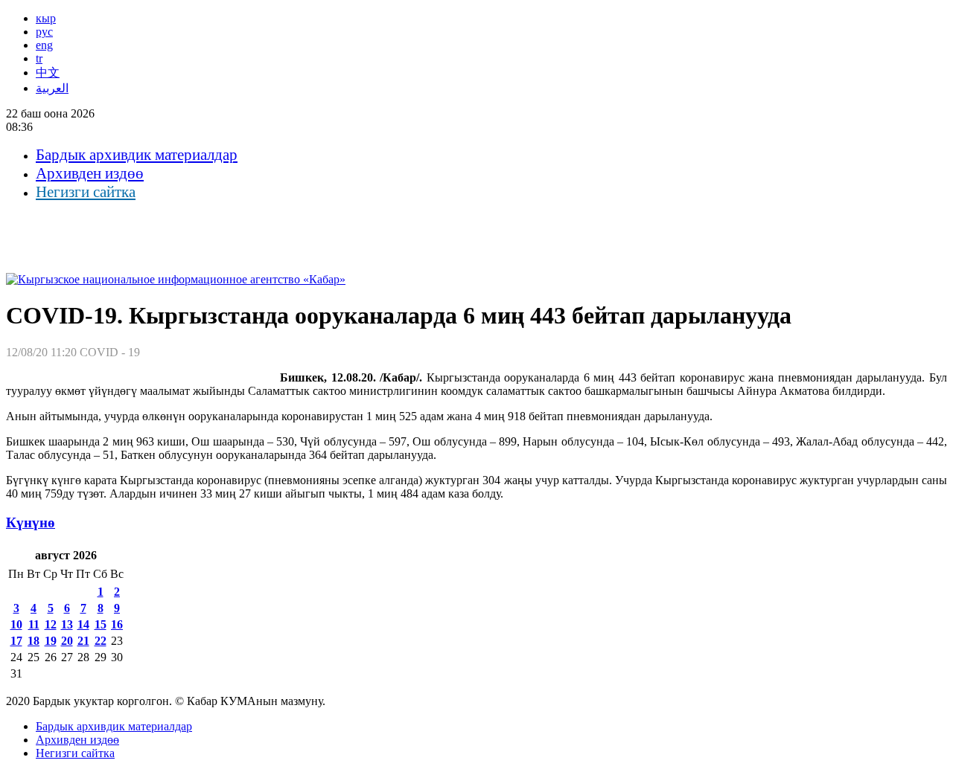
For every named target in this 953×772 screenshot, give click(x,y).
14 (83, 624)
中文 (48, 72)
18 (33, 640)
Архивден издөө (90, 173)
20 (67, 640)
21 (83, 640)
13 (67, 624)
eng (44, 45)
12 (51, 624)
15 (100, 624)
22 (100, 640)
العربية (52, 88)
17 (16, 640)
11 (33, 624)
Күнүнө (30, 522)
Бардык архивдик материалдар (137, 155)
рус (44, 31)
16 (117, 624)
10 (16, 624)
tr (39, 58)
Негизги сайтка (86, 192)
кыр (46, 18)
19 (51, 640)
